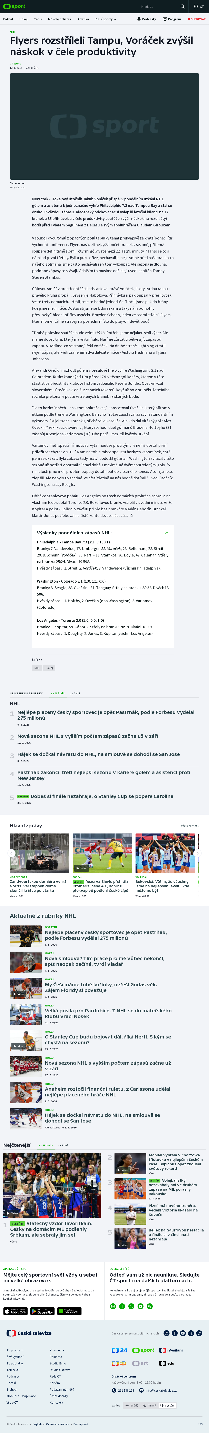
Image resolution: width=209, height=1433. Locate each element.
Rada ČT (55, 1376)
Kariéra (55, 1383)
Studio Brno (58, 1363)
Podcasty (13, 1376)
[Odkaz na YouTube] (140, 1306)
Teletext (13, 1370)
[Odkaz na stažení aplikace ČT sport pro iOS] (15, 1311)
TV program (15, 1350)
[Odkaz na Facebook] (122, 1306)
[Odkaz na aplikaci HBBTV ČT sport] (69, 1311)
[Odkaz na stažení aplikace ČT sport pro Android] (42, 1311)
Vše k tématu (190, 826)
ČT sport (15, 63)
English (37, 1424)
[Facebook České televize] (174, 1333)
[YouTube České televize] (183, 1333)
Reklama (56, 1357)
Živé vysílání (15, 1357)
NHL (13, 32)
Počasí (11, 1383)
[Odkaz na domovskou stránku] (20, 6)
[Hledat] (182, 6)
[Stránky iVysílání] (171, 1352)
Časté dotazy (59, 1396)
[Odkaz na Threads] (149, 1306)
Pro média (57, 1350)
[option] (132, 1405)
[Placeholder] (104, 126)
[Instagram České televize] (166, 1333)
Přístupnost (80, 1424)
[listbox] (150, 1405)
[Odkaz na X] (131, 1306)
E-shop (12, 1389)
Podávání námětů (62, 1389)
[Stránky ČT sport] (143, 1352)
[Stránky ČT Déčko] (119, 1365)
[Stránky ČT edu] (166, 1365)
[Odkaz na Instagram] (113, 1306)
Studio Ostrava (60, 1370)
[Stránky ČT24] (119, 1352)
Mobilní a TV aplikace (21, 1396)
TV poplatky (15, 1363)
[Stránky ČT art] (140, 1365)
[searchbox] (159, 6)
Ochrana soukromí (57, 1424)
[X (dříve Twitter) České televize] (191, 1333)
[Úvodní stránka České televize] (29, 1333)
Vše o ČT (12, 1402)
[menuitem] (8, 19)
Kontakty (56, 1402)
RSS (200, 1424)
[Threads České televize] (199, 1333)
